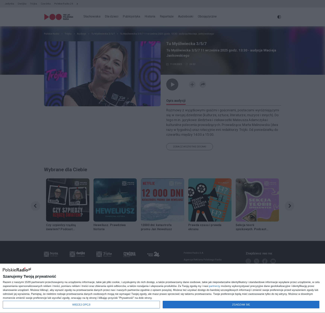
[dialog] (162, 288)
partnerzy (214, 286)
